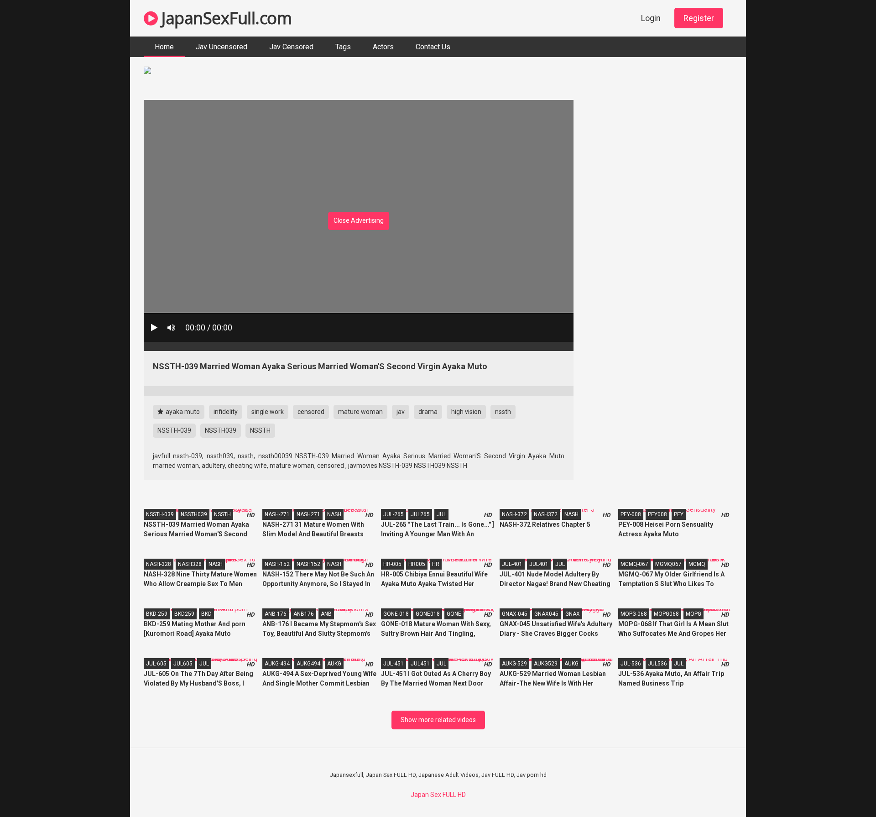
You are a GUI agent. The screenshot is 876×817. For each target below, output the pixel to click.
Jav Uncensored (221, 46)
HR (435, 564)
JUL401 (538, 564)
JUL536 (657, 663)
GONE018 (428, 614)
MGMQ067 (668, 564)
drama (428, 411)
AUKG (334, 663)
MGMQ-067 (634, 564)
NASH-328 (158, 564)
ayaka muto (182, 411)
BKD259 (184, 614)
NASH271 (308, 514)
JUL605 (183, 663)
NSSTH (260, 430)
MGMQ (696, 564)
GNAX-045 (514, 614)
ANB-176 (276, 614)
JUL (441, 514)
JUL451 (420, 663)
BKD (206, 614)
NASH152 (308, 564)
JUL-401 (512, 564)
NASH (334, 514)
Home (164, 46)
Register (698, 18)
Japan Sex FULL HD (438, 794)
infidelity (226, 411)
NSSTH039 (220, 430)
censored (310, 411)
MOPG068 (666, 614)
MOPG (693, 614)
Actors (383, 46)
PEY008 (657, 514)
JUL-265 (393, 514)
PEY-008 (630, 514)
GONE (454, 614)
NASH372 (546, 514)
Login (651, 18)
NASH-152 (277, 564)
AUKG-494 (277, 663)
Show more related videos (438, 719)
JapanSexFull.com (225, 18)
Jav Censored (291, 46)
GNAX (572, 614)
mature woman (360, 411)
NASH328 (190, 564)
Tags (343, 46)
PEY (678, 514)
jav (400, 411)
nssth (503, 411)
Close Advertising (359, 220)
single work (267, 411)
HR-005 (392, 564)
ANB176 (303, 614)
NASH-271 (277, 514)
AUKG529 (546, 663)
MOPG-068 (633, 614)
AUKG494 (308, 663)
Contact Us (433, 46)
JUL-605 (156, 663)
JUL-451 (393, 663)
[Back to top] (845, 789)
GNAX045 (546, 614)
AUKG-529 (514, 663)
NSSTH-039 (174, 430)
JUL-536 (630, 663)
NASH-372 (514, 514)
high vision (466, 411)
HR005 (416, 564)
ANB (326, 614)
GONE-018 (396, 614)
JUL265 (420, 514)
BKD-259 (156, 614)
